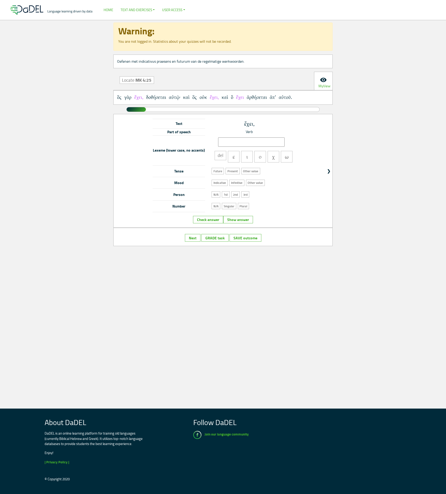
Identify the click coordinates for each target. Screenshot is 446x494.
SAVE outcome (245, 238)
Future (217, 171)
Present (232, 171)
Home (108, 10)
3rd (245, 194)
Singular (229, 206)
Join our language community (227, 434)
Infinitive (237, 182)
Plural (243, 206)
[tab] (323, 81)
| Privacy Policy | (57, 462)
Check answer (208, 219)
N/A (216, 194)
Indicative (219, 182)
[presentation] (323, 81)
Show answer (238, 219)
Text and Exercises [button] (136, 10)
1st (226, 194)
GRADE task (215, 238)
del (220, 155)
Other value (250, 171)
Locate (136, 80)
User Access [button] (172, 10)
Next (193, 238)
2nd (235, 194)
